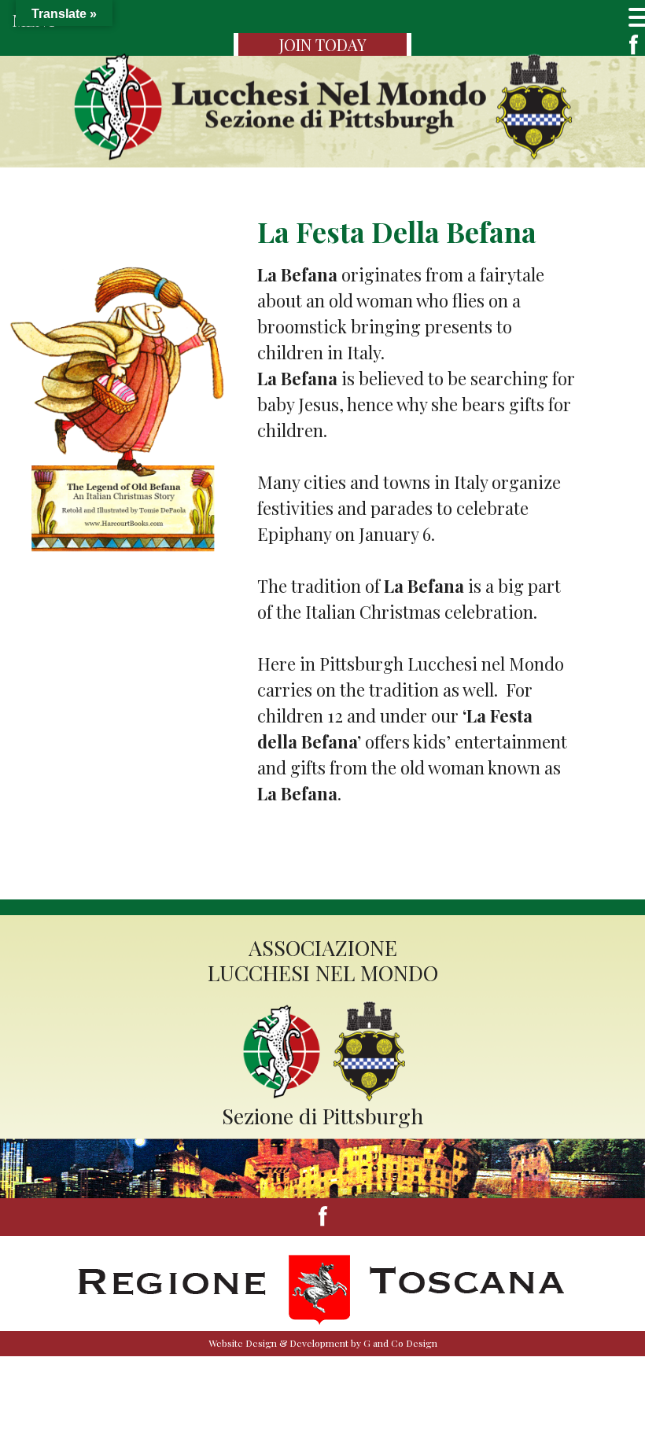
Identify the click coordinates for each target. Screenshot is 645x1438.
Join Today (323, 44)
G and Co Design (400, 1343)
